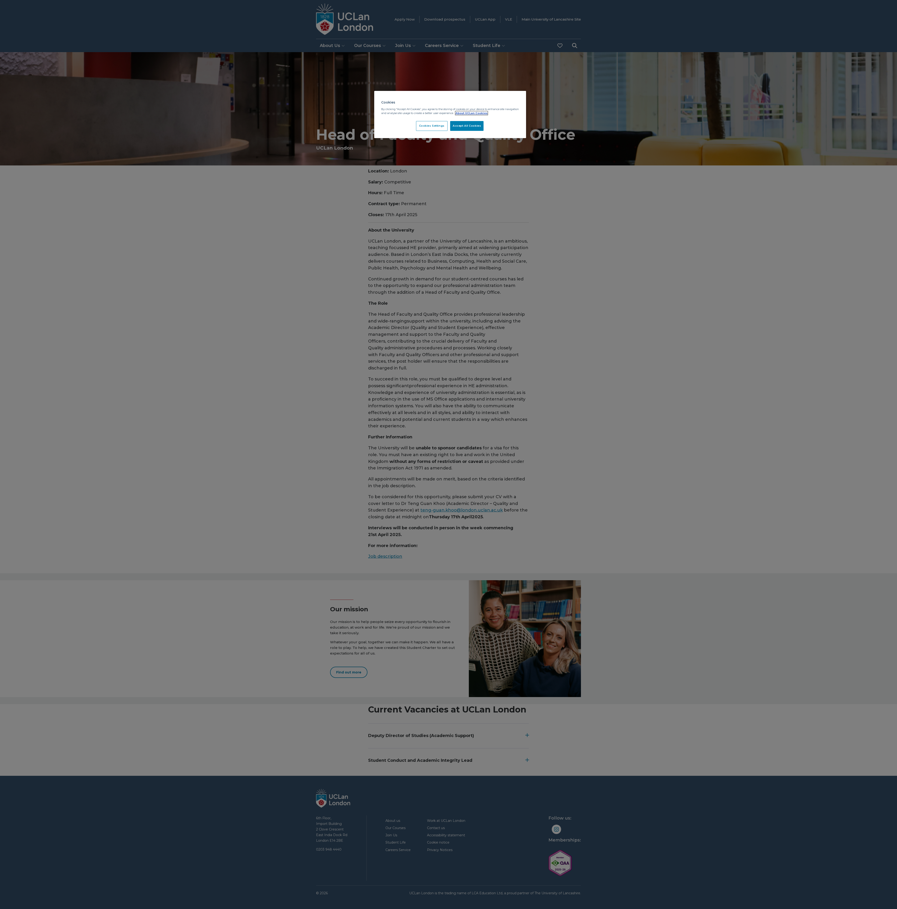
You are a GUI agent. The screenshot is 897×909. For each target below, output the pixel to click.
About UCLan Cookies (472, 113)
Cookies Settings (432, 125)
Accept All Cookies (467, 125)
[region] (450, 114)
